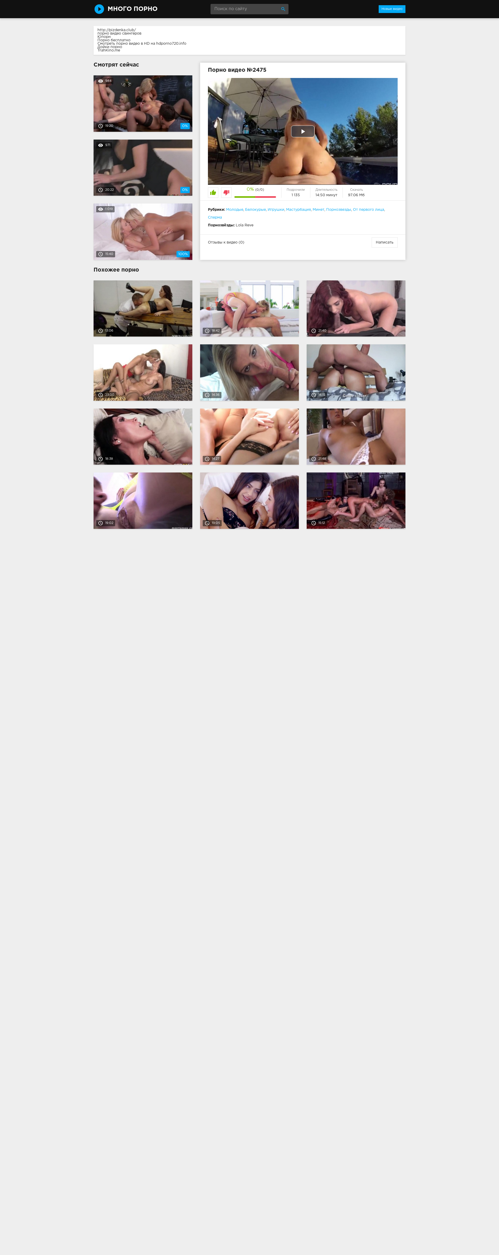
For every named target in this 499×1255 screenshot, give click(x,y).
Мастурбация (298, 209)
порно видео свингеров (119, 33)
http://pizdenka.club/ (116, 30)
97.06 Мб (356, 195)
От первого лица (368, 209)
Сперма (215, 217)
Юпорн (104, 36)
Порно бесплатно (113, 40)
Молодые (234, 209)
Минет (318, 209)
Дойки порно (109, 47)
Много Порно (132, 9)
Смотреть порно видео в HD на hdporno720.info (141, 43)
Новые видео (392, 9)
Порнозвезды (338, 209)
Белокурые (255, 209)
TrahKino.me (108, 50)
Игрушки (276, 209)
